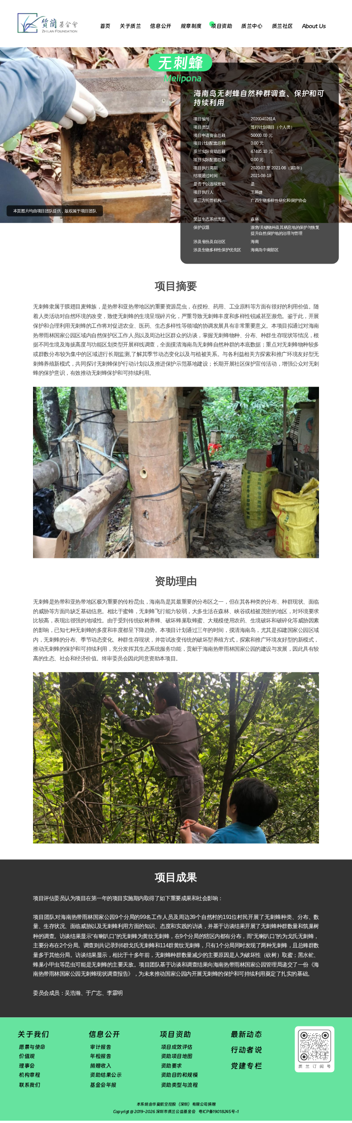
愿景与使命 (32, 1046)
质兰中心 (251, 26)
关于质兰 (130, 26)
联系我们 (29, 1084)
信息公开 (160, 26)
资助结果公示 (105, 1075)
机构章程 (29, 1075)
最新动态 (246, 1034)
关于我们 (33, 1034)
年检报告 (100, 1056)
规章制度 (191, 26)
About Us (313, 26)
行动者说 (246, 1050)
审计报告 (100, 1046)
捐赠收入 (100, 1066)
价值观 (27, 1056)
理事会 (27, 1066)
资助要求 (171, 1066)
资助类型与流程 (179, 1084)
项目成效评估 (176, 1046)
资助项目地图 (176, 1056)
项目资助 (221, 26)
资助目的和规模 (179, 1075)
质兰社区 (282, 26)
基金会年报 (103, 1084)
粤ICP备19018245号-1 (218, 1111)
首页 (105, 26)
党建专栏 (246, 1065)
